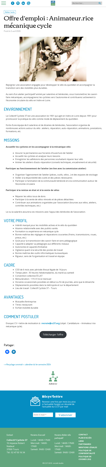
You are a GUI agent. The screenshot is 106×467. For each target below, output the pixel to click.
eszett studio (58, 463)
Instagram (18, 3)
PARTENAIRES (85, 444)
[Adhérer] (53, 376)
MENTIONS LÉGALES (88, 447)
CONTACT (83, 434)
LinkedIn (23, 3)
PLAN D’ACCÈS (85, 438)
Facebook (12, 3)
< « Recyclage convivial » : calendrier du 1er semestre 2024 (27, 364)
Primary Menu (4, 3)
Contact (28, 3)
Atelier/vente (10, 12)
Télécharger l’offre (53, 334)
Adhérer (53, 383)
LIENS (81, 441)
